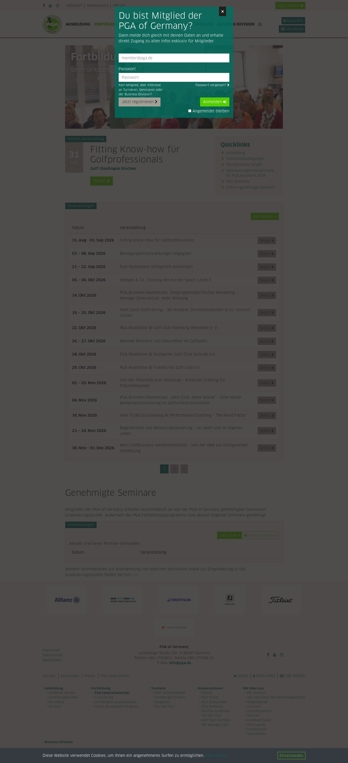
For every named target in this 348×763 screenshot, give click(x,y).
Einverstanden (291, 756)
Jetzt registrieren (138, 102)
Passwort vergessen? (211, 85)
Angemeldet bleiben (210, 111)
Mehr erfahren (216, 756)
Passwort (127, 69)
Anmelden (213, 102)
